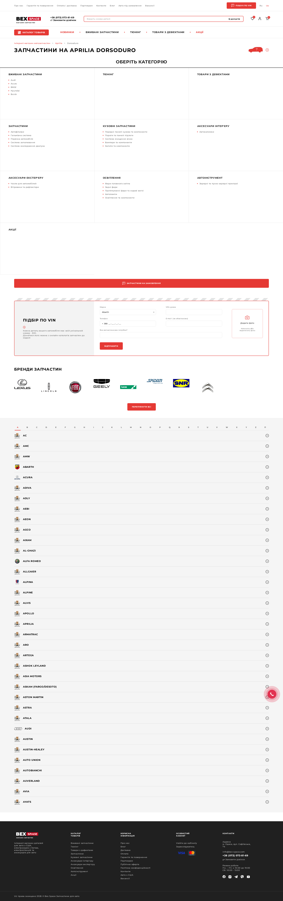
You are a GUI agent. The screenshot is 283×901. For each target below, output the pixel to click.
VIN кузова (171, 307)
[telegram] (236, 876)
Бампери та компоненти (118, 142)
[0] (267, 19)
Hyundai (15, 90)
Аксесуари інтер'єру (213, 126)
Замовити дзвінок (64, 20)
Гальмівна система (21, 135)
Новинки (67, 32)
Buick (14, 94)
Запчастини (18, 126)
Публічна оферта (130, 864)
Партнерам (86, 5)
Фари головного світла (117, 183)
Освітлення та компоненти (120, 198)
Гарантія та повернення (40, 5)
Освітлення (112, 177)
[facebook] (224, 876)
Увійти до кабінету (186, 843)
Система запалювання (23, 142)
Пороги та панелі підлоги (119, 135)
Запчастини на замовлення (144, 283)
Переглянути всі (141, 407)
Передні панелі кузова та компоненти (126, 132)
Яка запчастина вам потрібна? (113, 330)
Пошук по (243, 5)
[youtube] (248, 877)
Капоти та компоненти (117, 146)
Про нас (18, 5)
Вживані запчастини (102, 32)
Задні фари (111, 187)
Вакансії (149, 5)
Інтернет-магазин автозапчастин (32, 43)
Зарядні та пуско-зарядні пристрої (218, 183)
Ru (261, 5)
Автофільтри (17, 132)
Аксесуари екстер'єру (26, 177)
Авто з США (127, 875)
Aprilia (58, 43)
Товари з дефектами (168, 32)
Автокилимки (206, 132)
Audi (13, 80)
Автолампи (111, 194)
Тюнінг (135, 32)
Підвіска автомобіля (22, 139)
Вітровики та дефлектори (25, 187)
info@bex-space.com (234, 852)
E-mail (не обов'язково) (177, 319)
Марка (103, 307)
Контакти (101, 5)
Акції (199, 32)
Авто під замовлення (130, 5)
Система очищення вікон (119, 139)
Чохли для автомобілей (24, 183)
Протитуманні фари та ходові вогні (124, 190)
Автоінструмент (210, 177)
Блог (112, 5)
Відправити (111, 346)
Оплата (125, 854)
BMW (14, 87)
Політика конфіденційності (135, 868)
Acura (14, 83)
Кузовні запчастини (119, 126)
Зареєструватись (185, 846)
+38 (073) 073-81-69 (62, 17)
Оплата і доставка (67, 5)
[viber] (242, 876)
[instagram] (229, 876)
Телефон (104, 319)
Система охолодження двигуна (28, 146)
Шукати (235, 19)
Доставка (126, 850)
